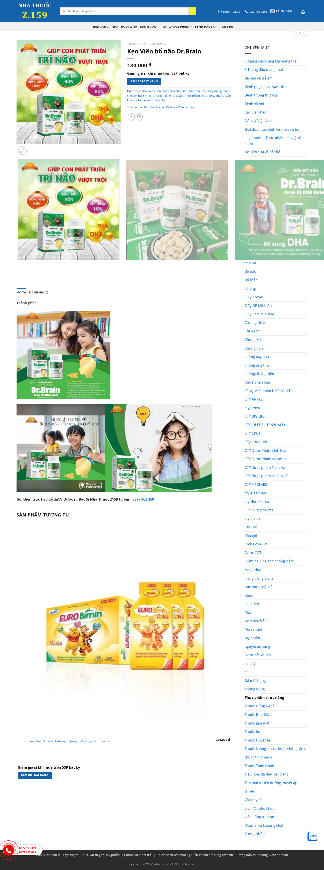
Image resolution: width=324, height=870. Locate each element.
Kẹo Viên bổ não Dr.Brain (160, 107)
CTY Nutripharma (259, 510)
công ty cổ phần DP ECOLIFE (268, 390)
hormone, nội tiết (259, 586)
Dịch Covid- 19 (256, 544)
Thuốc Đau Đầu (257, 714)
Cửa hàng (158, 44)
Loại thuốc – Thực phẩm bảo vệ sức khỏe (274, 140)
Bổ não (250, 271)
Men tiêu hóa (255, 620)
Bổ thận (251, 280)
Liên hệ (227, 26)
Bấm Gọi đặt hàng (144, 81)
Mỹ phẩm (252, 637)
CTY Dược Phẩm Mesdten (266, 458)
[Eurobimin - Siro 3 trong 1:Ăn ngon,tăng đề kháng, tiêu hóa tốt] (124, 629)
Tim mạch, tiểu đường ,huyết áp (271, 782)
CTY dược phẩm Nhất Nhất (267, 475)
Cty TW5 (251, 527)
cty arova (252, 407)
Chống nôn (254, 348)
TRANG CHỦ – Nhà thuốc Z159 (114, 26)
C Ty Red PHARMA (259, 314)
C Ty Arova (253, 297)
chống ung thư (257, 365)
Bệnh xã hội (254, 103)
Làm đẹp (252, 603)
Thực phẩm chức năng (264, 697)
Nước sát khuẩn (258, 654)
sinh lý (250, 663)
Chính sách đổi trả (137, 855)
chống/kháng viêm (260, 373)
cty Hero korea (257, 501)
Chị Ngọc (252, 331)
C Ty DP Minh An (258, 305)
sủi (247, 672)
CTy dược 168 (256, 441)
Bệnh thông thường (261, 95)
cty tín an (252, 518)
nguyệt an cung (257, 646)
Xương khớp (255, 833)
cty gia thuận (255, 493)
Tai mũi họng (255, 680)
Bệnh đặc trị (205, 26)
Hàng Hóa (253, 569)
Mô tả (21, 292)
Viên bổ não (186, 107)
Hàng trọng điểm (259, 578)
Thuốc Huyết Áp (258, 740)
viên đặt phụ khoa (259, 808)
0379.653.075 (27, 852)
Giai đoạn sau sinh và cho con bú (272, 129)
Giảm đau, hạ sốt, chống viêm (269, 561)
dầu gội (251, 535)
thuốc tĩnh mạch (258, 757)
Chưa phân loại (257, 382)
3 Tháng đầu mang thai (264, 69)
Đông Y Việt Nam (259, 120)
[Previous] (18, 264)
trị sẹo (250, 791)
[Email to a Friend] (139, 117)
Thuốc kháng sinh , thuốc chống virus (276, 748)
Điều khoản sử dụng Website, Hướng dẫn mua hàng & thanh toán (239, 855)
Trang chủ (136, 44)
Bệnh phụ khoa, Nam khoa (267, 86)
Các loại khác (255, 112)
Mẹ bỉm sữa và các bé (262, 151)
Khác (249, 595)
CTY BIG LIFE (255, 416)
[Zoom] (22, 150)
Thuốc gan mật (257, 723)
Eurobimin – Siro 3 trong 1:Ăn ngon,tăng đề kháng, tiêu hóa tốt (64, 741)
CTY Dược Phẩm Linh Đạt (265, 450)
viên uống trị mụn (259, 816)
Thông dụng (255, 689)
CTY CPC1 (252, 433)
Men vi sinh (254, 629)
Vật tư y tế (253, 799)
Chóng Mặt (254, 339)
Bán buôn (148, 26)
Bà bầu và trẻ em (259, 78)
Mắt (248, 612)
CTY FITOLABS (256, 484)
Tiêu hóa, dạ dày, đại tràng (267, 774)
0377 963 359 (143, 499)
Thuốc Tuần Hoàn (259, 765)
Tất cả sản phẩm (175, 26)
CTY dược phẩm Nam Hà (265, 467)
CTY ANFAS (254, 399)
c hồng (250, 288)
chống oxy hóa (257, 356)
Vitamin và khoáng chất (264, 825)
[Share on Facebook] (131, 117)
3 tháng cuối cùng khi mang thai (271, 61)
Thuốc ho (252, 731)
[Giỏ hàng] (303, 12)
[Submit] (192, 11)
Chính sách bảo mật (171, 855)
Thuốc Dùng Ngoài (260, 706)
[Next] (33, 148)
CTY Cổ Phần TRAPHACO (265, 424)
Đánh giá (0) (38, 292)
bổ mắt (138, 107)
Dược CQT (253, 552)
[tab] (21, 292)
